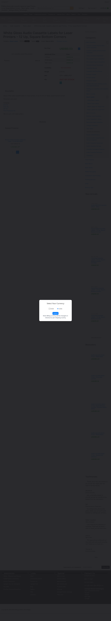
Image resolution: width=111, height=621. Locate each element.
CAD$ (52, 309)
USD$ (60, 309)
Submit (55, 313)
